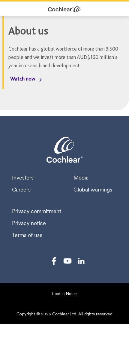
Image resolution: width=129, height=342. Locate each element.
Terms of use (27, 235)
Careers (21, 189)
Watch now (22, 78)
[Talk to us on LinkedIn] (81, 260)
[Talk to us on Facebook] (53, 260)
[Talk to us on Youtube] (67, 260)
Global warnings (93, 189)
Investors (23, 177)
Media (81, 177)
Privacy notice (29, 223)
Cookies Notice (64, 293)
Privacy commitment (36, 211)
